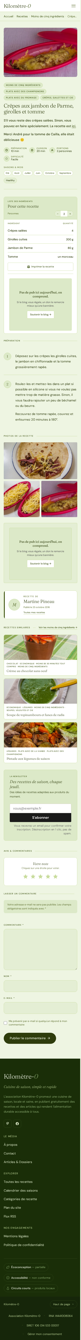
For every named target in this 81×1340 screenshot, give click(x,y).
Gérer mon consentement (45, 1334)
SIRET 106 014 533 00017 (43, 1325)
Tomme (13, 256)
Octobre (49, 173)
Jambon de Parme (20, 248)
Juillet (28, 173)
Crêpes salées (17, 230)
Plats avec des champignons (25, 91)
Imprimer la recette (42, 266)
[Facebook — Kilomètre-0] (17, 1124)
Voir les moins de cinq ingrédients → (58, 627)
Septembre (65, 173)
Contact (10, 1153)
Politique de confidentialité (24, 1245)
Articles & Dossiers (18, 1162)
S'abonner (40, 817)
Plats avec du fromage (21, 97)
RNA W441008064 (60, 1316)
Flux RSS (10, 1216)
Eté (7, 173)
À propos (10, 1145)
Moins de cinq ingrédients (47, 16)
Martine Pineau (38, 601)
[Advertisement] (40, 304)
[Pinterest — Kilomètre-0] (8, 1124)
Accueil (8, 16)
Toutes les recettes (18, 1182)
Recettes (22, 16)
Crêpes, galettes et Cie (58, 97)
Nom (8, 976)
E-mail (9, 998)
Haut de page (61, 1304)
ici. (74, 126)
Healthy (10, 180)
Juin (38, 173)
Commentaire (14, 925)
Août (16, 173)
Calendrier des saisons (21, 1190)
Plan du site (12, 1208)
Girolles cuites (17, 239)
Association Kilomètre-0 (24, 1316)
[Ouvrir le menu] (73, 6)
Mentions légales (16, 1236)
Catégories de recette (20, 1199)
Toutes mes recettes (34, 612)
